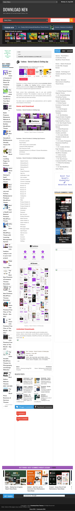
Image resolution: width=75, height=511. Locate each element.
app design (34, 357)
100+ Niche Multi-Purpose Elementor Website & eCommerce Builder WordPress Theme (7, 117)
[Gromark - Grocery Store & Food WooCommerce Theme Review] (59, 484)
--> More (5, 406)
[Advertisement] (64, 311)
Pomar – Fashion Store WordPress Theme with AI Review (64, 224)
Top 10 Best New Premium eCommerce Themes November (7, 277)
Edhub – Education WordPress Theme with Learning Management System (7, 232)
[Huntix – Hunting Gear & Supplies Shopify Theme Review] (15, 484)
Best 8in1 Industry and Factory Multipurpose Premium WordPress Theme (7, 193)
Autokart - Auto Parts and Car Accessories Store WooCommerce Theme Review (36, 489)
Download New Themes (22, 9)
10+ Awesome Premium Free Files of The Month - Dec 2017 (7, 309)
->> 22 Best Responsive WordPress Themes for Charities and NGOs (62, 131)
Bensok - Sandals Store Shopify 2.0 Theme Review (64, 239)
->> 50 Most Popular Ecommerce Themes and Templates (62, 105)
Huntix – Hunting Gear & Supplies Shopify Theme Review (14, 488)
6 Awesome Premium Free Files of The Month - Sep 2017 (7, 342)
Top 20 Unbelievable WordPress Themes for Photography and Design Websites (7, 361)
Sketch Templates (34, 359)
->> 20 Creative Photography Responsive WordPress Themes (63, 143)
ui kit (40, 359)
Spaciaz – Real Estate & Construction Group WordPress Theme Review (63, 58)
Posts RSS (33, 509)
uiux (19, 54)
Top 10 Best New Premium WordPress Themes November (7, 293)
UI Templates (45, 359)
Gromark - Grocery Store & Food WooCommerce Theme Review (63, 209)
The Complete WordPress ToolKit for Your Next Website (7, 96)
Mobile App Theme (37, 358)
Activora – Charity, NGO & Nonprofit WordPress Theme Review (22, 27)
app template (41, 357)
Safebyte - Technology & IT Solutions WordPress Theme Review (63, 74)
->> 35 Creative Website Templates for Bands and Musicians (62, 137)
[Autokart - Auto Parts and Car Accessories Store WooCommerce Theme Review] (37, 484)
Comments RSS (41, 509)
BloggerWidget (9, 404)
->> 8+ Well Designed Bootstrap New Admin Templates (61, 111)
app (31, 357)
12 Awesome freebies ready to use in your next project (7, 251)
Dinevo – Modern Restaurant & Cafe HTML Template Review (63, 66)
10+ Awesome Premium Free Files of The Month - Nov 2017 (7, 326)
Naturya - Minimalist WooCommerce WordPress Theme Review (63, 82)
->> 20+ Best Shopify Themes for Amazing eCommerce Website (63, 125)
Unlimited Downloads (25, 329)
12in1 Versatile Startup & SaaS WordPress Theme (7, 175)
